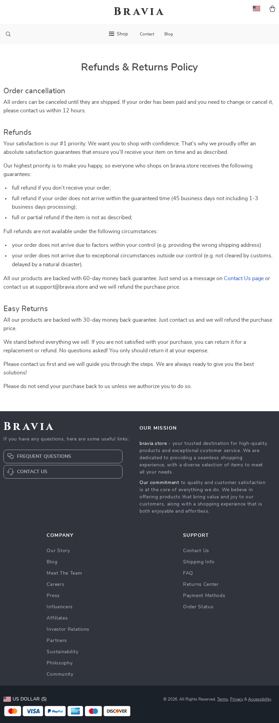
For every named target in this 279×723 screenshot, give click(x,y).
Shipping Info (199, 562)
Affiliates (57, 618)
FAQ (188, 573)
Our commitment (159, 482)
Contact (147, 34)
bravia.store (153, 443)
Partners (57, 640)
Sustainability (62, 651)
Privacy (236, 699)
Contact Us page (244, 278)
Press (53, 595)
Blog (168, 34)
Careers (55, 584)
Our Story (58, 550)
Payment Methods (204, 595)
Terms (222, 699)
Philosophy (59, 663)
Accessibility (259, 699)
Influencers (60, 607)
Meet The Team (64, 573)
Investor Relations (68, 629)
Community (60, 674)
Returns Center (201, 584)
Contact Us (196, 550)
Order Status (198, 607)
